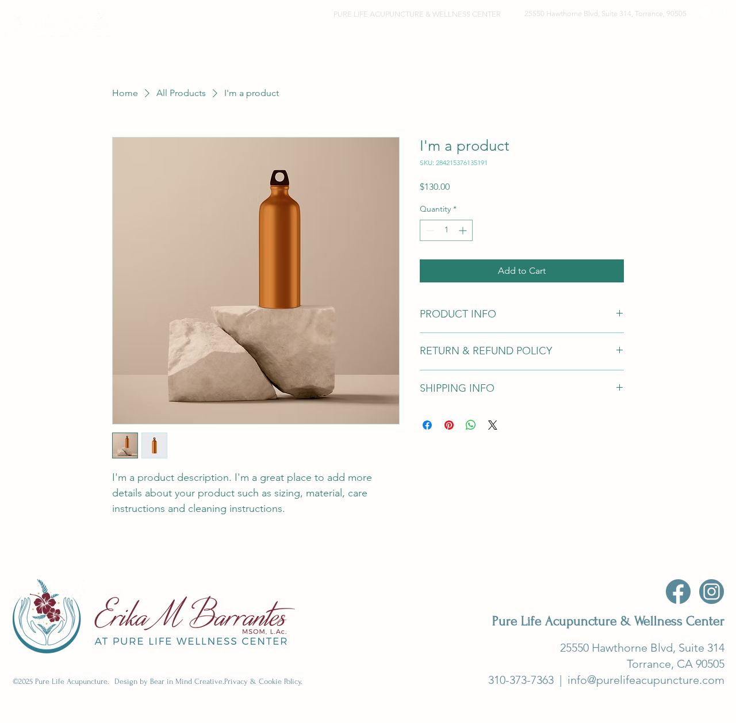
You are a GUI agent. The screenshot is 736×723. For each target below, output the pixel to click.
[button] (446, 36)
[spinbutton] (446, 230)
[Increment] (464, 230)
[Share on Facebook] (427, 425)
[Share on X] (493, 425)
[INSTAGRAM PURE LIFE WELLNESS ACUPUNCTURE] (711, 591)
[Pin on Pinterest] (449, 425)
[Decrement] (428, 230)
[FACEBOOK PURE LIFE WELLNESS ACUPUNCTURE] (678, 591)
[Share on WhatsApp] (471, 425)
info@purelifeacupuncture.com (646, 680)
